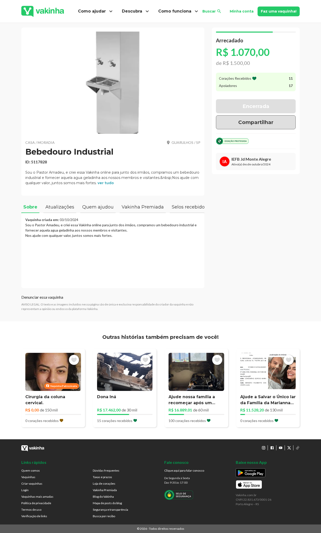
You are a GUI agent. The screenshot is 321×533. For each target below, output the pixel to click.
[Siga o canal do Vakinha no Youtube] (281, 448)
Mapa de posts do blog (107, 503)
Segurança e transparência (110, 509)
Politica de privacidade (36, 503)
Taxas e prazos (102, 477)
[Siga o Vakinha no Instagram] (264, 448)
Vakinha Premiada (105, 490)
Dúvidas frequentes (106, 470)
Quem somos (30, 470)
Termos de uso (31, 509)
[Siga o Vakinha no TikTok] (298, 448)
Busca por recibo (104, 516)
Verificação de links (34, 516)
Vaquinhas (28, 477)
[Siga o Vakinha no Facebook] (272, 448)
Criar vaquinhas (31, 483)
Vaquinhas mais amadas (37, 496)
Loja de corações (104, 483)
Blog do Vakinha (103, 496)
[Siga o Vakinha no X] (289, 448)
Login (25, 490)
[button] (112, 83)
